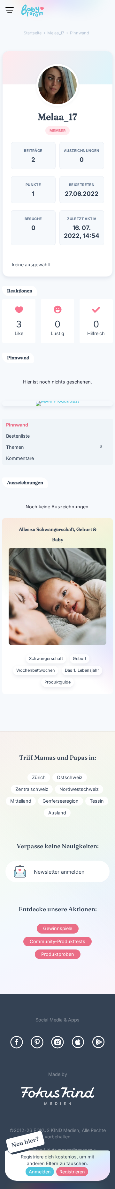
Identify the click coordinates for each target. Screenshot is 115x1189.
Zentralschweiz (31, 789)
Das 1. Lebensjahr (82, 670)
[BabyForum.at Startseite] (32, 12)
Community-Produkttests (57, 941)
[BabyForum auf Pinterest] (37, 1042)
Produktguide (57, 682)
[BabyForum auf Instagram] (57, 1042)
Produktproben (57, 954)
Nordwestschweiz (79, 789)
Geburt (79, 658)
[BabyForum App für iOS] (78, 1042)
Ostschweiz (69, 777)
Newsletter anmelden (59, 872)
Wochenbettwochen (35, 670)
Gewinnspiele (57, 928)
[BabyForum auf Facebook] (16, 1042)
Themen (54, 447)
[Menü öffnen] (9, 10)
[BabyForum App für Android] (98, 1042)
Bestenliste (18, 436)
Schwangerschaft (46, 658)
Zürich (39, 777)
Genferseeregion (60, 801)
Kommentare (20, 458)
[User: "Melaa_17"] (57, 85)
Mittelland (20, 801)
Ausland (57, 812)
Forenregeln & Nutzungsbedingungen (55, 1150)
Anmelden (40, 1171)
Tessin (97, 801)
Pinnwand (17, 424)
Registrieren (72, 1171)
